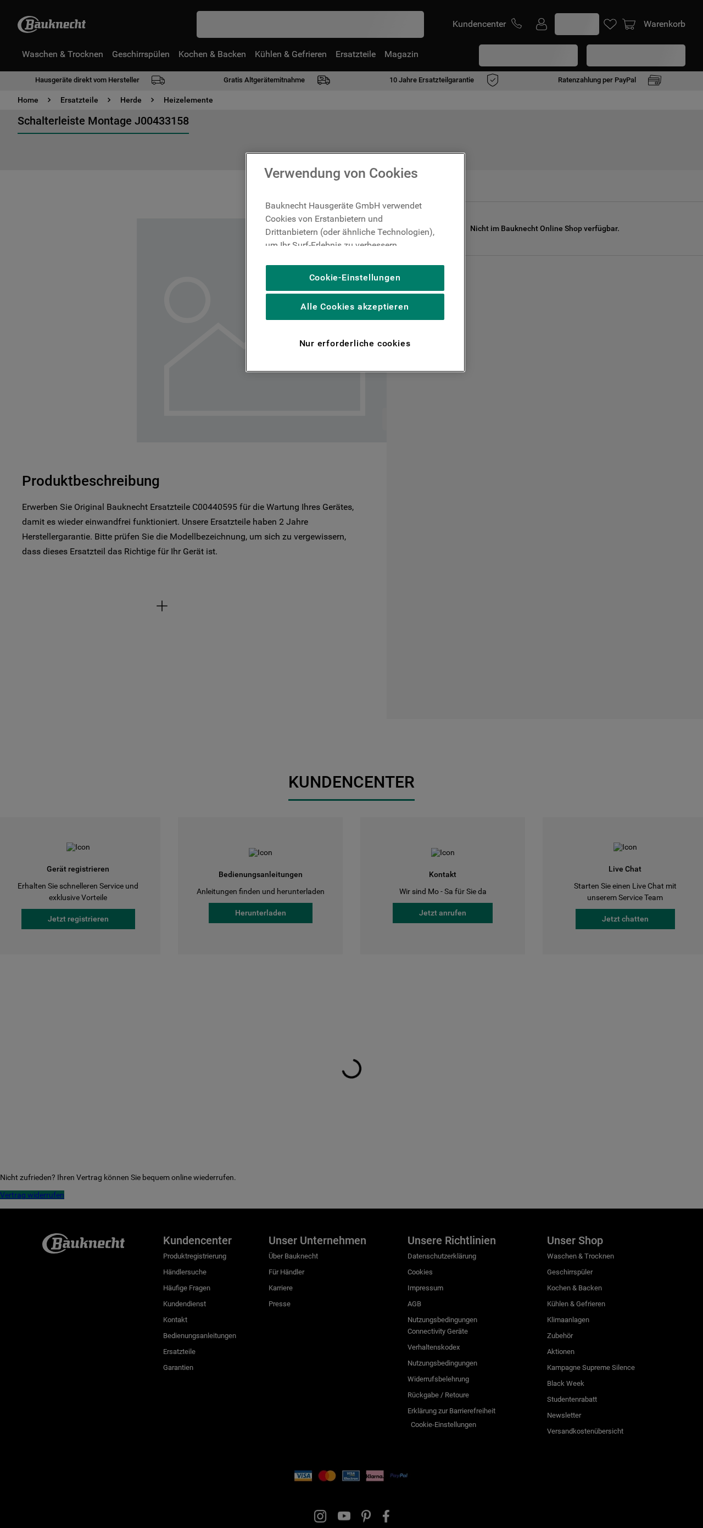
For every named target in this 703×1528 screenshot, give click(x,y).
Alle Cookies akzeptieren (354, 306)
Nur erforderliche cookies (355, 343)
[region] (355, 262)
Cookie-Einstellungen (355, 277)
